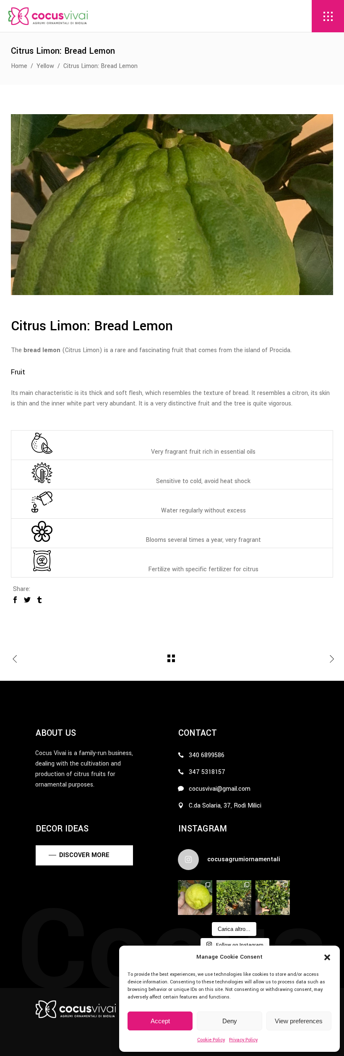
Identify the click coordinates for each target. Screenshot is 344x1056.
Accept (160, 1021)
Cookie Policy (211, 1040)
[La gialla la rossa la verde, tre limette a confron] (195, 897)
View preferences (299, 1021)
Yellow (45, 66)
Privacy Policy (243, 1040)
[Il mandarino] (272, 897)
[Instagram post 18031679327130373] (233, 897)
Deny (229, 1021)
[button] (327, 957)
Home (19, 66)
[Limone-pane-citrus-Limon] (172, 204)
